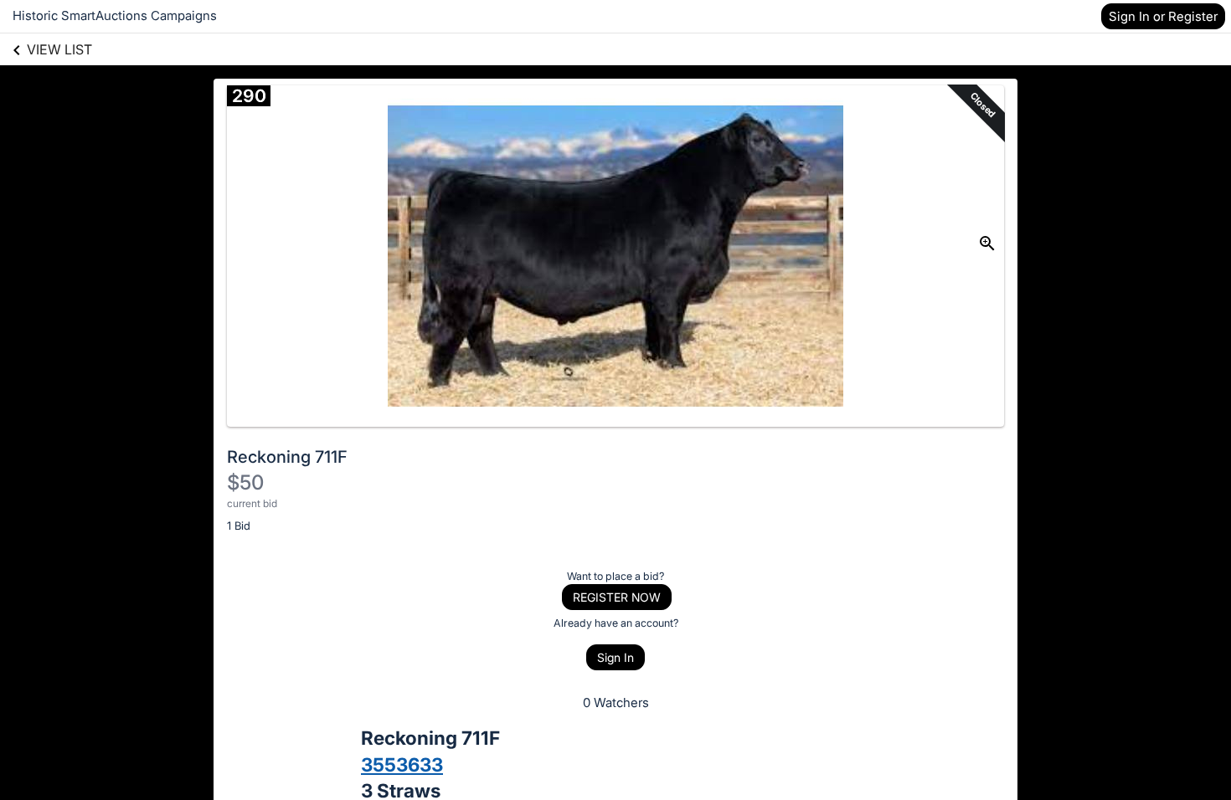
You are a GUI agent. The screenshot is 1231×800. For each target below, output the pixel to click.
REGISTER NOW (617, 597)
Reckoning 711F (287, 457)
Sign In (615, 657)
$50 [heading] (245, 482)
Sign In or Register (1163, 16)
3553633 (402, 764)
